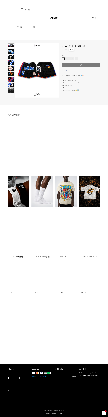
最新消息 (16, 27)
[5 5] (11, 68)
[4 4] (11, 62)
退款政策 (59, 413)
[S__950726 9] (11, 90)
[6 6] (11, 74)
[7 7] (11, 79)
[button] (98, 18)
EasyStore (62, 410)
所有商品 (27, 10)
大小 (63, 55)
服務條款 (48, 413)
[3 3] (11, 57)
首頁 (18, 9)
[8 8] (11, 85)
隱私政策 (54, 413)
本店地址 (30, 27)
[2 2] (11, 51)
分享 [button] (65, 71)
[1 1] (11, 45)
